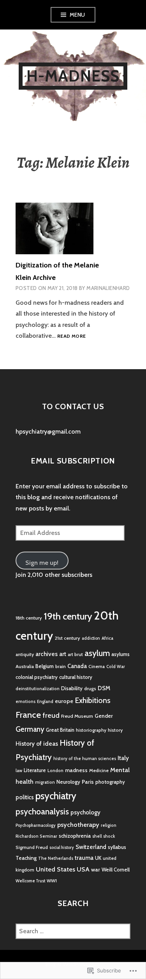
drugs (90, 688)
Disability (72, 688)
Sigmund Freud (32, 847)
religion (108, 825)
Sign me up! (41, 562)
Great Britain (60, 730)
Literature (35, 770)
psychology (85, 812)
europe (64, 701)
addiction (91, 638)
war (95, 869)
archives (46, 654)
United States (55, 869)
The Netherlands (55, 858)
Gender (104, 715)
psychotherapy (78, 824)
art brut (75, 654)
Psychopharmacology (36, 825)
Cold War (115, 666)
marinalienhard (108, 288)
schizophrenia (75, 836)
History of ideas (37, 743)
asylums (120, 654)
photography (110, 782)
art (62, 654)
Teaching (26, 858)
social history (61, 847)
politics (25, 797)
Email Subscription (73, 460)
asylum (97, 653)
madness (76, 770)
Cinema (96, 666)
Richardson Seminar (36, 836)
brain (60, 666)
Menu (77, 14)
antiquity (25, 654)
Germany (30, 729)
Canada (77, 666)
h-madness (73, 75)
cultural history (75, 677)
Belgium (44, 666)
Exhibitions (93, 700)
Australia (25, 666)
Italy (123, 758)
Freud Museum (77, 716)
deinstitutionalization (38, 688)
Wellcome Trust (30, 881)
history (115, 730)
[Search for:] (73, 931)
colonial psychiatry (37, 677)
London (55, 770)
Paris (88, 781)
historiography (91, 730)
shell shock (103, 836)
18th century (29, 618)
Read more (71, 336)
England (45, 701)
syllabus (117, 847)
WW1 (52, 881)
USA (83, 869)
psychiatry (55, 796)
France (28, 714)
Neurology (68, 782)
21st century (67, 638)
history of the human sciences (84, 758)
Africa (107, 638)
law (19, 770)
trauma (84, 857)
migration (45, 782)
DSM (104, 688)
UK (98, 858)
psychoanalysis (42, 811)
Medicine (99, 770)
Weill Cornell (116, 869)
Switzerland (91, 847)
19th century (68, 616)
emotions (25, 701)
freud (51, 715)
